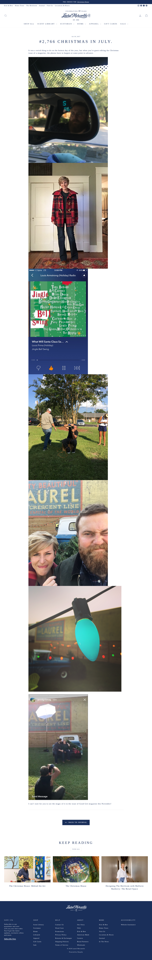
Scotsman (66, 24)
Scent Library (46, 24)
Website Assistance (128, 924)
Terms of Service (61, 945)
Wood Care (59, 928)
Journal (42, 5)
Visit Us (50, 5)
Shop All (29, 24)
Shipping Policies (62, 941)
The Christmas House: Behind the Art (27, 886)
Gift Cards (110, 24)
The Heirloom (31, 5)
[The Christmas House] (76, 869)
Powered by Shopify (76, 952)
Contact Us (59, 924)
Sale (123, 24)
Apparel (94, 24)
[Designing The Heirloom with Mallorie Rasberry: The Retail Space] (124, 869)
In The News (104, 941)
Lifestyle (36, 935)
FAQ (79, 928)
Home (80, 24)
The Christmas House (76, 886)
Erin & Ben (8, 5)
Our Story (81, 924)
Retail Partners (83, 941)
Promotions (59, 931)
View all (76, 849)
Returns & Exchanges (63, 938)
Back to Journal (77, 822)
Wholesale (81, 945)
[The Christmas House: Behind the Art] (27, 869)
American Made (83, 935)
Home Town (19, 5)
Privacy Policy (60, 935)
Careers (80, 938)
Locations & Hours (62, 5)
